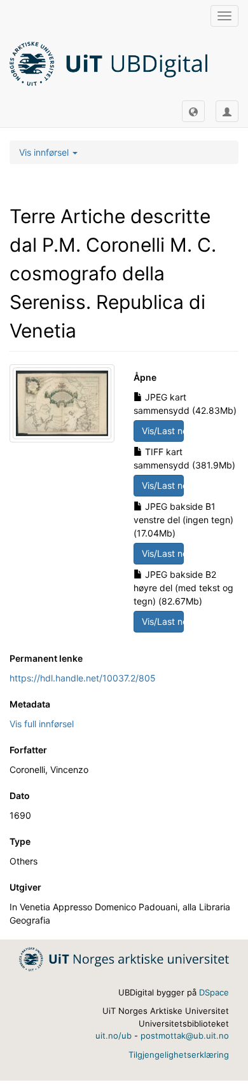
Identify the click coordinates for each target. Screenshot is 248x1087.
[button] (193, 111)
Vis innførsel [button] (45, 152)
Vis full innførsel (42, 723)
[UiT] (124, 958)
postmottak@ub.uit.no (185, 1035)
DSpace (214, 992)
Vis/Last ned (163, 430)
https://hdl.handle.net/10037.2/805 (83, 678)
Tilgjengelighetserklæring (178, 1054)
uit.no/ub (113, 1035)
